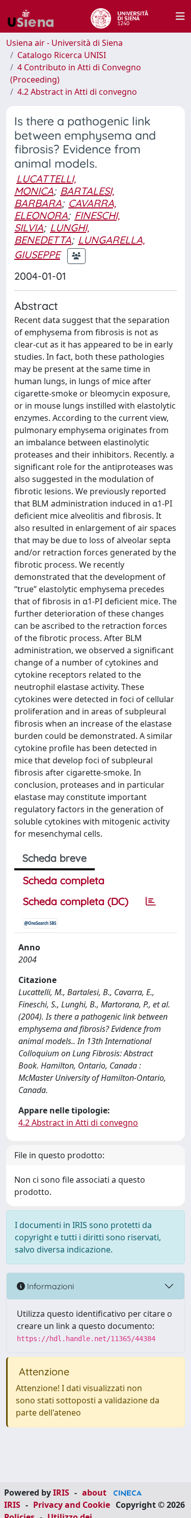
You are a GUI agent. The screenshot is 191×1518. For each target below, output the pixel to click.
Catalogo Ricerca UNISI (61, 55)
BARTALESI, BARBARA (64, 196)
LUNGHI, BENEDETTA (51, 233)
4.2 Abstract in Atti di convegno (77, 91)
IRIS (61, 1492)
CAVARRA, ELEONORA (65, 209)
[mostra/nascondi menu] (180, 16)
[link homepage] (34, 16)
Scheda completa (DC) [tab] (75, 901)
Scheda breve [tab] (54, 857)
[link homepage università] (119, 16)
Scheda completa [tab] (63, 880)
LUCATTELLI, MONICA (45, 184)
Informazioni (49, 1286)
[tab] (151, 901)
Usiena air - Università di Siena (64, 42)
